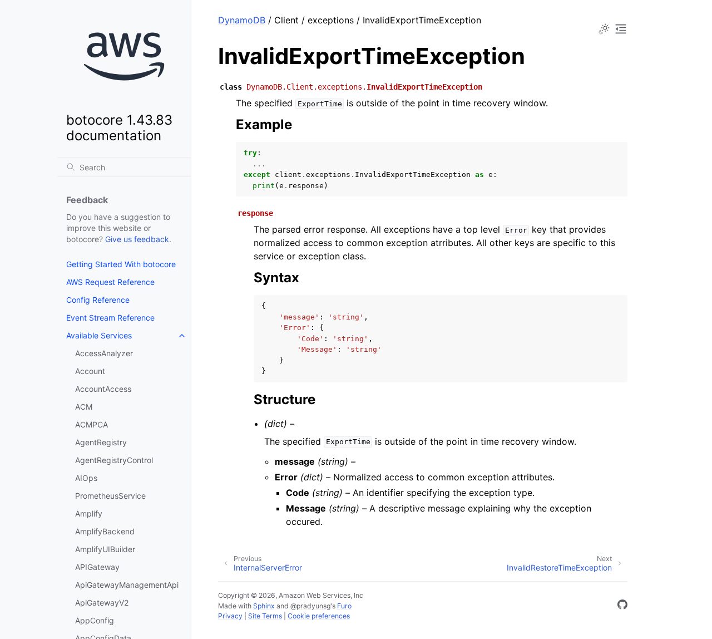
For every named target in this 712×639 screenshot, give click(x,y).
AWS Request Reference (110, 282)
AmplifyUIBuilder (105, 549)
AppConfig (94, 620)
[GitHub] (622, 606)
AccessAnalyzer (104, 353)
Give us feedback (137, 239)
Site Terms (265, 616)
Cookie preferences (319, 616)
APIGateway (97, 567)
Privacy (230, 616)
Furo (344, 606)
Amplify (88, 513)
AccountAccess (103, 389)
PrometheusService (110, 495)
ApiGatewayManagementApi (127, 584)
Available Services (99, 335)
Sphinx (264, 606)
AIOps (86, 478)
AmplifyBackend (105, 531)
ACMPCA (91, 424)
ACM (83, 406)
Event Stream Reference (110, 317)
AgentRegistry (101, 442)
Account (90, 371)
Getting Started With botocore (121, 264)
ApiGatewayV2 (101, 602)
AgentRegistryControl (114, 460)
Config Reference (98, 299)
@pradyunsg (310, 606)
